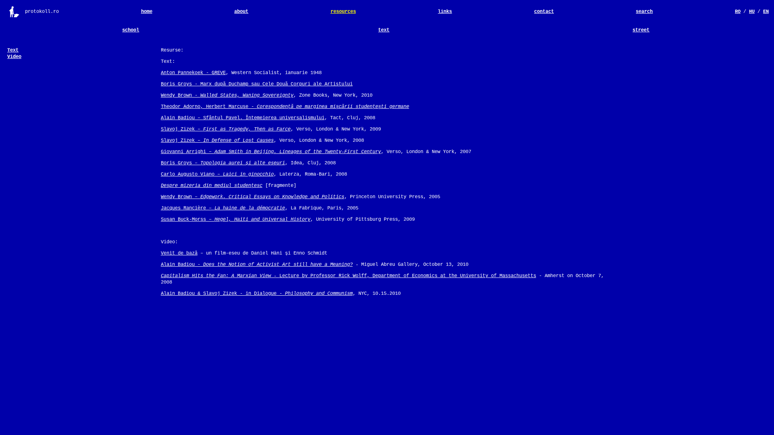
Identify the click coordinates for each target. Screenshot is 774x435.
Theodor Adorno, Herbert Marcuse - (285, 107)
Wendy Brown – (252, 197)
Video (14, 57)
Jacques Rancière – (223, 208)
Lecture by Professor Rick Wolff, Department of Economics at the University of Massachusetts (407, 276)
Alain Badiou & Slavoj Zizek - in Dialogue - (257, 293)
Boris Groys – (223, 163)
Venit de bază (179, 253)
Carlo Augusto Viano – (217, 174)
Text (13, 50)
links (445, 11)
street (641, 30)
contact (544, 11)
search (644, 11)
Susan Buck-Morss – (235, 219)
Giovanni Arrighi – (271, 152)
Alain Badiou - (257, 264)
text (383, 30)
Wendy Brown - (227, 95)
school (130, 30)
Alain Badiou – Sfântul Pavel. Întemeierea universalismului (243, 118)
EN (766, 11)
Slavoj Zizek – (226, 129)
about (241, 11)
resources (343, 11)
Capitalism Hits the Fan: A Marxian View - (220, 276)
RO (738, 11)
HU (752, 11)
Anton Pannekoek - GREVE (193, 73)
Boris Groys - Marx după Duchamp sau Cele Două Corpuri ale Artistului (257, 84)
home (146, 11)
